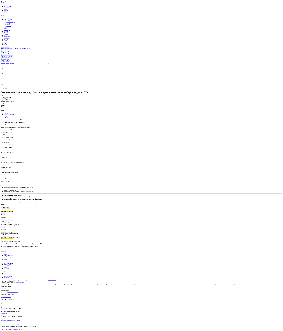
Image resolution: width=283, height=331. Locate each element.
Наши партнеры (8, 276)
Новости (6, 267)
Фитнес (5, 40)
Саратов (6, 10)
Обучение (6, 39)
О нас (5, 273)
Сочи (5, 11)
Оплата (5, 254)
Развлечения (7, 36)
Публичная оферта (8, 255)
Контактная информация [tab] (10, 114)
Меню (2, 15)
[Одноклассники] (3, 88)
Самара (5, 9)
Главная (3, 63)
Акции (7, 63)
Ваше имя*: (3, 214)
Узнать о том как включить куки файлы (10, 320)
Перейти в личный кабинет (7, 247)
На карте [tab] (6, 116)
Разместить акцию (26, 48)
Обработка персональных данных (12, 256)
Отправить (3, 227)
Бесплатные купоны (16, 48)
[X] (5, 88)
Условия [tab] (6, 113)
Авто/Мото (6, 38)
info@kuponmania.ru (19, 282)
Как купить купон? (8, 263)
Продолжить (4, 313)
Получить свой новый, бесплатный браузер (11, 329)
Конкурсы (6, 268)
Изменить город (8, 19)
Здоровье (6, 34)
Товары (5, 43)
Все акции (6, 277)
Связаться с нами (52, 280)
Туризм (5, 42)
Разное (5, 44)
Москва (5, 5)
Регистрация (7, 30)
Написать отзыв (10, 87)
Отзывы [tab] (6, 117)
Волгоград (6, 7)
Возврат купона (7, 264)
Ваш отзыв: (3, 217)
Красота (6, 32)
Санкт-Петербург (8, 6)
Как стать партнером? (9, 274)
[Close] (1, 240)
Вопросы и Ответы (8, 261)
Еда (4, 35)
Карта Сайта (7, 265)
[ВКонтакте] (1, 88)
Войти (5, 28)
